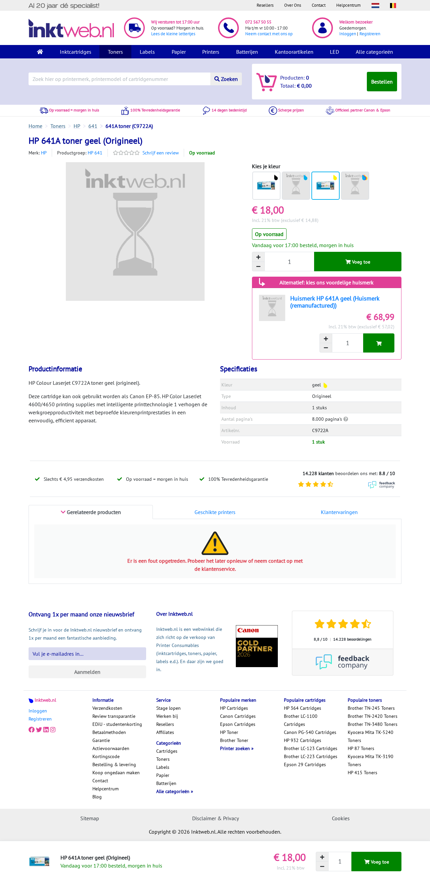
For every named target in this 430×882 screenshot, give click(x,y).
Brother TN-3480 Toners (372, 724)
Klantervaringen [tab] (339, 512)
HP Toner (229, 732)
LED (334, 51)
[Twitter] (39, 730)
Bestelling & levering (114, 764)
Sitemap (89, 818)
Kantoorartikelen (294, 51)
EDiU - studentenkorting (117, 724)
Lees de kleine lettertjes (173, 34)
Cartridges (166, 751)
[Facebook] (32, 730)
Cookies (341, 818)
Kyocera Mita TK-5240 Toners (370, 736)
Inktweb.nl (45, 700)
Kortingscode (106, 756)
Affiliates (165, 732)
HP (44, 153)
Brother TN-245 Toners (371, 708)
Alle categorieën (374, 51)
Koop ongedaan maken (116, 773)
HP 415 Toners (362, 773)
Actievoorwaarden (110, 748)
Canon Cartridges (238, 716)
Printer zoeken (235, 748)
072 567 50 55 (258, 22)
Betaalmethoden (109, 732)
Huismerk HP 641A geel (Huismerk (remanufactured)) (334, 302)
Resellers (265, 5)
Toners (115, 51)
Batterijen (247, 51)
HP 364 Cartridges (302, 708)
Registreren (369, 34)
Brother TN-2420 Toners (372, 716)
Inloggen (347, 34)
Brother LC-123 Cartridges (310, 748)
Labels (147, 51)
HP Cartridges (234, 708)
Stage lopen (168, 708)
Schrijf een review (160, 153)
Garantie (101, 740)
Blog (97, 797)
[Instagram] (52, 730)
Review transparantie (113, 716)
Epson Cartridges (237, 724)
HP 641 (95, 153)
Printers (210, 51)
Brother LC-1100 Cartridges (300, 720)
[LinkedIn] (46, 730)
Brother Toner (234, 740)
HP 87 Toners (361, 748)
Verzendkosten (107, 708)
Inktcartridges (75, 51)
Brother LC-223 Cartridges (310, 756)
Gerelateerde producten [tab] (93, 512)
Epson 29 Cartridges (305, 764)
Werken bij (167, 716)
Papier (179, 51)
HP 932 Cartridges (302, 740)
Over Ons (292, 5)
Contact (319, 5)
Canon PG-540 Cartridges (310, 732)
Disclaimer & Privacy (215, 818)
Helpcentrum (348, 5)
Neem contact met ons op (269, 34)
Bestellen (382, 81)
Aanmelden (87, 671)
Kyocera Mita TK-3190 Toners (370, 760)
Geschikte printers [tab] (215, 512)
